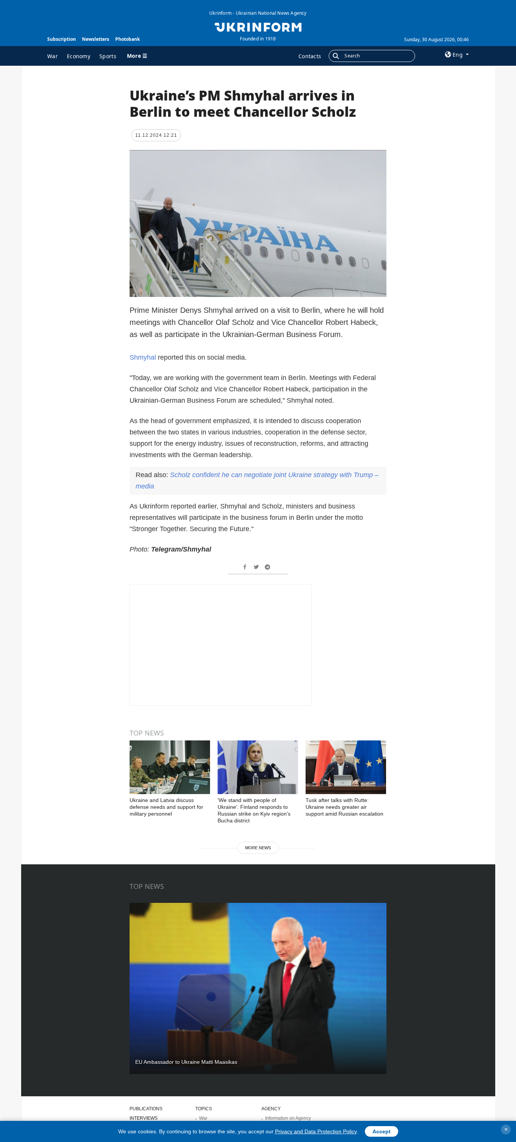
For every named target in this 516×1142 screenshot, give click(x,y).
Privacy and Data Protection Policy (316, 1131)
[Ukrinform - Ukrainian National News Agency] (258, 26)
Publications (146, 1108)
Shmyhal (144, 357)
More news (258, 847)
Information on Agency (288, 1118)
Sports (107, 56)
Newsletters (95, 39)
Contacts (309, 56)
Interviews (144, 1118)
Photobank (127, 39)
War (52, 56)
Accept (381, 1131)
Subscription (61, 39)
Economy (78, 56)
